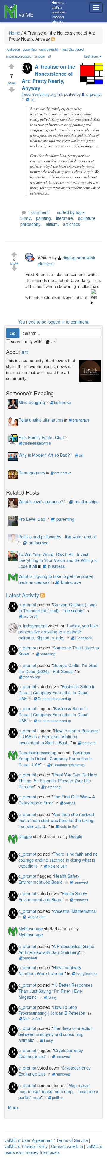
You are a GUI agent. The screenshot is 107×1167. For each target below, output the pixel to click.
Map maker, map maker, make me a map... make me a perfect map (58, 1091)
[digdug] (31, 257)
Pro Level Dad (31, 519)
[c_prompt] (28, 68)
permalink (86, 258)
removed (88, 742)
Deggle (25, 836)
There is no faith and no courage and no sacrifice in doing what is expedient (58, 860)
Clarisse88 (83, 637)
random (39, 56)
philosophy (30, 224)
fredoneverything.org (39, 94)
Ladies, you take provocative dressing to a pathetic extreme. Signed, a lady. (58, 632)
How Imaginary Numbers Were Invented (49, 970)
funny (25, 218)
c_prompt (27, 604)
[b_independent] (13, 627)
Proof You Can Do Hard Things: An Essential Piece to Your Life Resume (57, 781)
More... (14, 1107)
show (11, 82)
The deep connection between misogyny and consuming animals (55, 1034)
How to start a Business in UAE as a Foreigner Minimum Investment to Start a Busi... (58, 736)
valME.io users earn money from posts (53, 1149)
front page (12, 49)
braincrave (62, 402)
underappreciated (18, 56)
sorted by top (69, 212)
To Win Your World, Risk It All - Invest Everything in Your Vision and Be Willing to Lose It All (58, 560)
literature (64, 218)
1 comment (38, 212)
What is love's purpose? (40, 501)
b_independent (32, 626)
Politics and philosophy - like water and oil (57, 537)
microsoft (30, 616)
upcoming (30, 49)
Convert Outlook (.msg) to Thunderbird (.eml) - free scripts (57, 607)
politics (69, 802)
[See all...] (43, 595)
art (33, 99)
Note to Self (68, 826)
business (56, 566)
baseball (30, 957)
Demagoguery (31, 472)
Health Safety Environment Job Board (48, 879)
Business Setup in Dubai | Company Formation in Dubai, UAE (56, 692)
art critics (71, 224)
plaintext (46, 264)
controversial (48, 49)
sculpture (86, 218)
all (49, 56)
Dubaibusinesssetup (54, 698)
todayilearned (86, 973)
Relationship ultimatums (40, 420)
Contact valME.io (67, 1146)
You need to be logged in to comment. (53, 322)
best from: (91, 56)
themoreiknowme (37, 442)
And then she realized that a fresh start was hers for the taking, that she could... (56, 820)
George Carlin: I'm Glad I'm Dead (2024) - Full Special (57, 668)
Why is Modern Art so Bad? (44, 455)
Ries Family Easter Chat (41, 437)
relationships (86, 501)
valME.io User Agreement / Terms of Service (46, 1140)
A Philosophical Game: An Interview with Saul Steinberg (56, 949)
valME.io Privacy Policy (26, 1146)
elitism (52, 224)
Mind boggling (31, 402)
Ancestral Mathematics (74, 911)
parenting (65, 519)
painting (43, 218)
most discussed (72, 49)
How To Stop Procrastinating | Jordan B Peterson (51, 1010)
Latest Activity (22, 595)
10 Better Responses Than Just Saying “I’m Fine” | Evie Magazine (55, 991)
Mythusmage (30, 929)
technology (32, 676)
